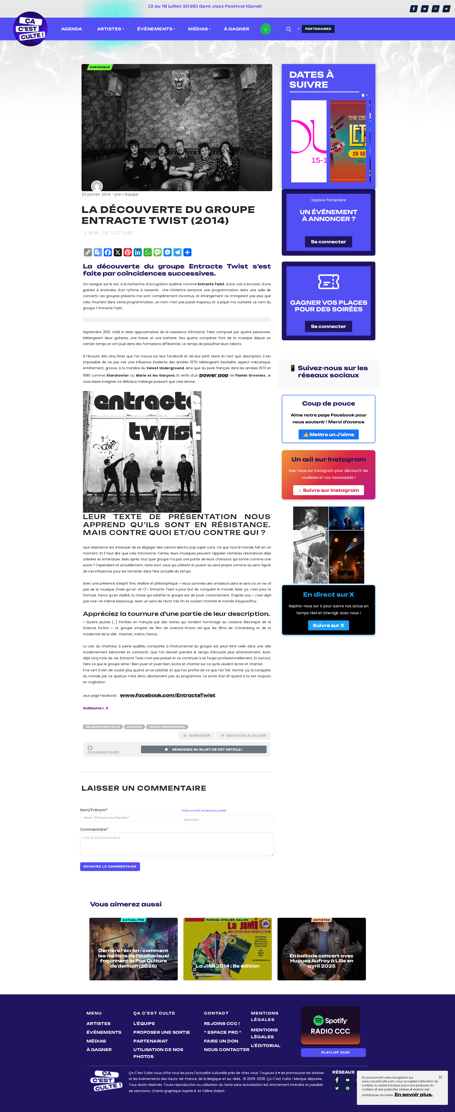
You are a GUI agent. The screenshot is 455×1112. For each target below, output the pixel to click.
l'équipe (144, 1023)
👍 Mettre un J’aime (328, 434)
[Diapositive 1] (363, 95)
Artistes (98, 1023)
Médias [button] (198, 29)
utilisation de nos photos (158, 1053)
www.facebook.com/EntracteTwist (167, 695)
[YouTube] (424, 8)
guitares (134, 726)
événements (104, 1032)
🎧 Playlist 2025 (333, 1052)
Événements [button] (154, 29)
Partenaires (318, 29)
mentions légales (264, 1033)
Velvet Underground (167, 726)
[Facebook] (414, 8)
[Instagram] (435, 8)
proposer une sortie (161, 1032)
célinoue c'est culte (102, 726)
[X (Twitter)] (446, 8)
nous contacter (227, 1049)
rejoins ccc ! (222, 1023)
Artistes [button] (109, 29)
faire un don (221, 1041)
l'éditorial (266, 1045)
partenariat (150, 1041)
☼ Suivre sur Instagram (328, 490)
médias (96, 1041)
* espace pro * (222, 1032)
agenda (71, 29)
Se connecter (328, 241)
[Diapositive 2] (367, 95)
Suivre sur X (328, 625)
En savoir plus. (413, 1094)
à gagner (236, 29)
